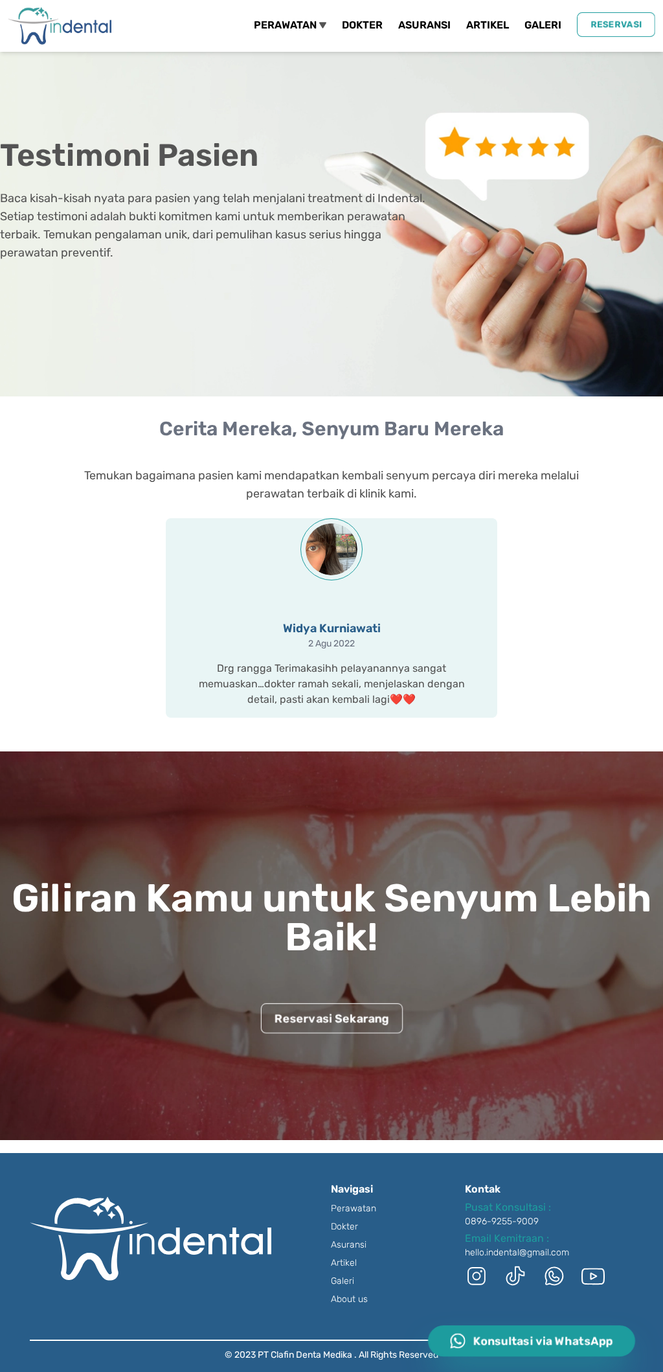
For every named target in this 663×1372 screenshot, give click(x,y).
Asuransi (348, 1244)
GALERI (542, 25)
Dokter (344, 1226)
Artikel (344, 1262)
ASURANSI (424, 25)
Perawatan (353, 1208)
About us (349, 1299)
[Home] (59, 25)
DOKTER (362, 25)
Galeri (342, 1280)
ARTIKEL (487, 25)
